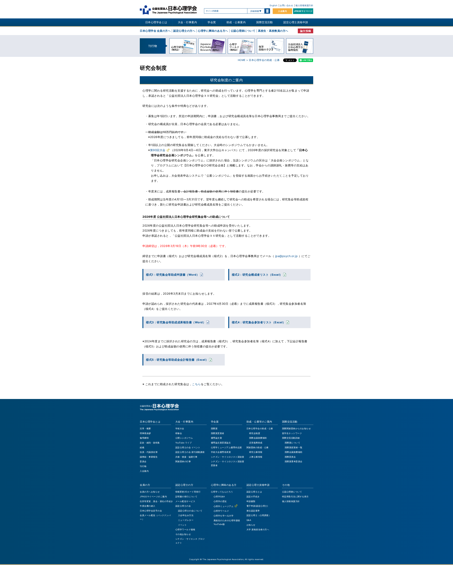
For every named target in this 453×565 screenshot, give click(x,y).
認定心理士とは (254, 491)
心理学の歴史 (220, 501)
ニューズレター (186, 520)
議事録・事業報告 (148, 457)
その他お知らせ (183, 534)
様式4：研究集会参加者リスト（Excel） (259, 322)
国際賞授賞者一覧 (293, 447)
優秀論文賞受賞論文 (221, 442)
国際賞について (292, 442)
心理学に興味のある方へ (213, 30)
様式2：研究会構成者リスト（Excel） (257, 274)
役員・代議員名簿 (148, 452)
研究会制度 (254, 433)
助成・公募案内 (236, 22)
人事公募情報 (255, 457)
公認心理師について (243, 30)
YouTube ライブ (183, 442)
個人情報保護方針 (304, 5)
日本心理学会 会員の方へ (155, 30)
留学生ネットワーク (292, 433)
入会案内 (282, 11)
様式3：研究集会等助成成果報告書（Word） (176, 322)
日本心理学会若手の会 (151, 510)
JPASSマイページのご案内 (153, 496)
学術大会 (179, 428)
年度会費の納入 (147, 506)
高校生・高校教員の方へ (273, 30)
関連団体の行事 (183, 461)
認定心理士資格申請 (295, 22)
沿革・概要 (145, 428)
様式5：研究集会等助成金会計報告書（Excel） (177, 359)
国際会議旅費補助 (258, 438)
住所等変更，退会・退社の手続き (156, 501)
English (273, 5)
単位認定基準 (253, 510)
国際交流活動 (264, 22)
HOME (241, 59)
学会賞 (212, 22)
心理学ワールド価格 (185, 529)
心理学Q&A (219, 496)
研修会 (178, 433)
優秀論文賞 (216, 438)
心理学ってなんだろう (222, 491)
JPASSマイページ (303, 11)
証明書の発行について (186, 496)
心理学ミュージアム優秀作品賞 (226, 447)
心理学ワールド (221, 511)
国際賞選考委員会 (293, 461)
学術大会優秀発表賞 (221, 452)
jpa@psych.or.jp (286, 256)
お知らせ (250, 525)
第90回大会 (157, 150)
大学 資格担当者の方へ (257, 529)
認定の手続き (253, 496)
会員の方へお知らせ (150, 491)
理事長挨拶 (145, 433)
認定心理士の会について (190, 510)
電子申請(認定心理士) (257, 506)
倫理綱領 (144, 438)
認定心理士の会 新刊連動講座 (190, 452)
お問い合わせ (286, 5)
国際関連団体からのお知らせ (296, 428)
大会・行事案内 (187, 22)
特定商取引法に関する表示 (295, 496)
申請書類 (250, 501)
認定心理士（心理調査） (258, 515)
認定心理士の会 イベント (187, 447)
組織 (142, 447)
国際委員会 (290, 457)
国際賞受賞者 (217, 433)
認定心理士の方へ (184, 30)
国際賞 (214, 428)
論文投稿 (305, 31)
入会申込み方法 (186, 515)
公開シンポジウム (184, 438)
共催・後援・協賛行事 (186, 457)
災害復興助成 (255, 442)
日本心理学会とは (156, 22)
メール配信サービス (185, 501)
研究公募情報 (255, 452)
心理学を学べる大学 (224, 515)
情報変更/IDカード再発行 (188, 491)
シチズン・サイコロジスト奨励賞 (227, 457)
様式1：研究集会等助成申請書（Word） (172, 274)
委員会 (143, 461)
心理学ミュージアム (224, 506)
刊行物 (143, 466)
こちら (196, 384)
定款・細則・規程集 (150, 442)
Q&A (248, 520)
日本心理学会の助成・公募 (259, 428)
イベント (182, 525)
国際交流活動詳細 (291, 438)
